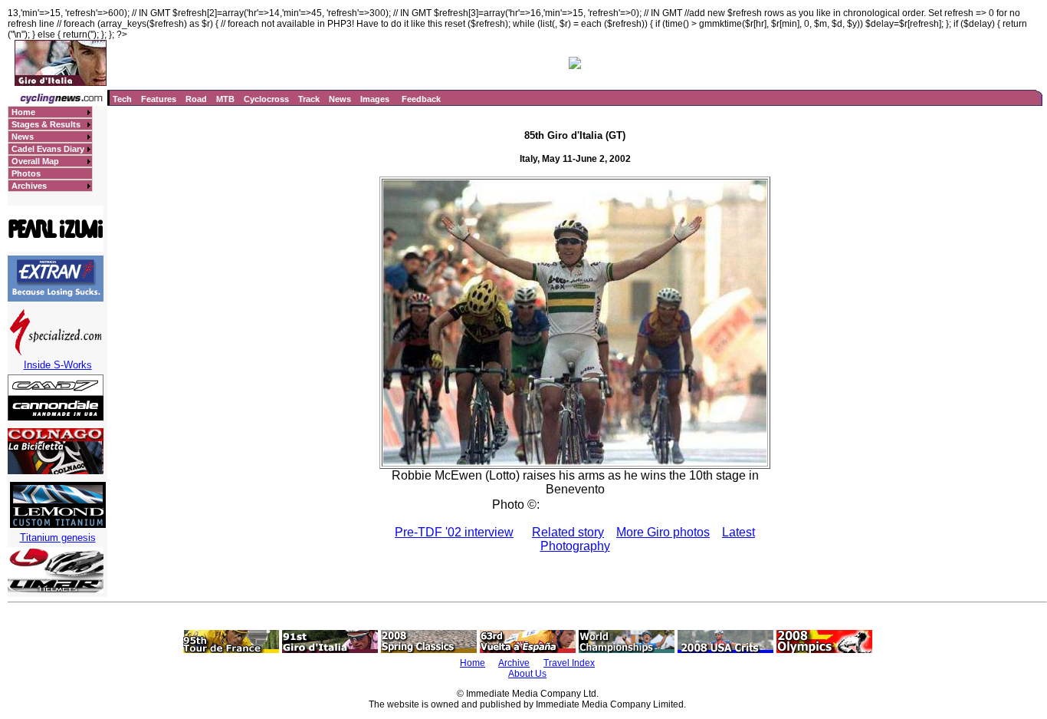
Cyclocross (266, 99)
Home (23, 112)
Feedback (421, 99)
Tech (122, 99)
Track (309, 99)
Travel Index (569, 663)
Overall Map (35, 161)
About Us (527, 673)
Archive (514, 663)
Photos (26, 173)
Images (374, 99)
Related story (568, 532)
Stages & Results (45, 124)
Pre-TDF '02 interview (454, 532)
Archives (29, 185)
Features (158, 99)
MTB (225, 99)
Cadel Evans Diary (47, 148)
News (340, 99)
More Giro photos (663, 532)
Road (196, 99)
